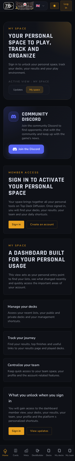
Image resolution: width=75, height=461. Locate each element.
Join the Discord (29, 149)
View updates (39, 431)
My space (34, 89)
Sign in (16, 224)
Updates (18, 89)
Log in (66, 5)
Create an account (42, 224)
